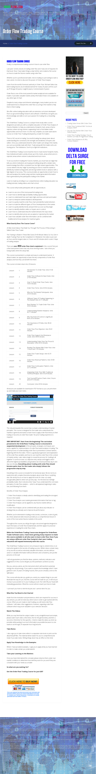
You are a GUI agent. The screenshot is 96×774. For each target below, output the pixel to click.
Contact (70, 723)
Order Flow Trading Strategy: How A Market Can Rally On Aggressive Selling (80, 136)
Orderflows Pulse (85, 14)
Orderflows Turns (72, 14)
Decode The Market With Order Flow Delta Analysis (79, 131)
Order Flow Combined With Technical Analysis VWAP (79, 127)
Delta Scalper (59, 14)
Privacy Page (8, 16)
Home (5, 43)
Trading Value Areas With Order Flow (79, 123)
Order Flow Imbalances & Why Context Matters (77, 140)
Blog (30, 13)
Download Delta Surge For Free (42, 14)
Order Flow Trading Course (18, 723)
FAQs (64, 723)
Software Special (40, 723)
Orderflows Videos (54, 723)
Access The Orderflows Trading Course (17, 14)
